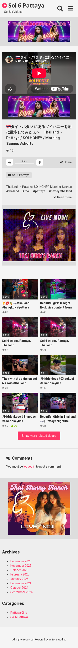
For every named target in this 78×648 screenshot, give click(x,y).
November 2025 (20, 565)
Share (67, 162)
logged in (29, 466)
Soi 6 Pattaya (26, 5)
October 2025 (19, 570)
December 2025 (20, 561)
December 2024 (20, 583)
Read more (64, 197)
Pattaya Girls (18, 612)
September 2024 (21, 592)
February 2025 (19, 574)
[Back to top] (70, 639)
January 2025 (19, 579)
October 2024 (19, 587)
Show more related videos (39, 435)
